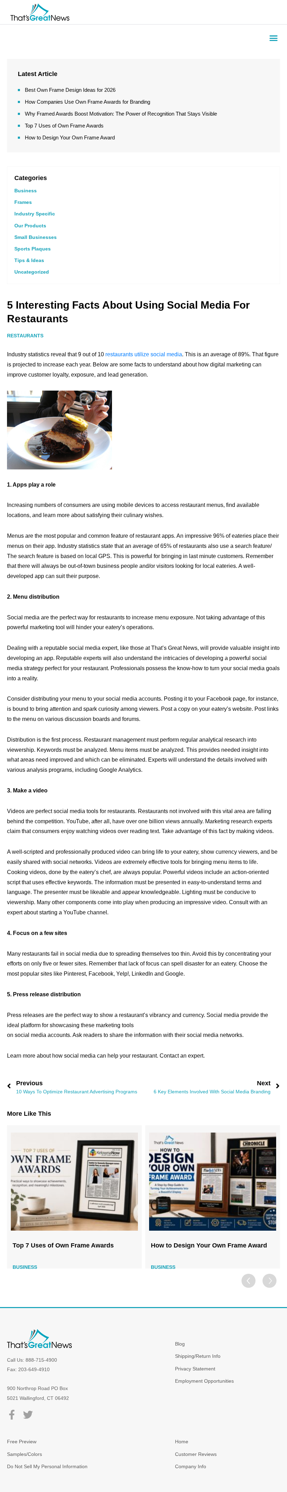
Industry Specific (34, 213)
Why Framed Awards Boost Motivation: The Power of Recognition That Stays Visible (121, 114)
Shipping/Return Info (197, 1356)
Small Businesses (35, 237)
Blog (180, 1344)
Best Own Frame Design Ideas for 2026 (70, 90)
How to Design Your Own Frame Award (70, 137)
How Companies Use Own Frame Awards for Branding (87, 102)
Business (25, 190)
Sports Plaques (32, 249)
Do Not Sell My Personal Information (47, 1466)
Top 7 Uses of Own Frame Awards (64, 126)
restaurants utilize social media (143, 354)
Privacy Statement (195, 1368)
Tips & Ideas (29, 260)
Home (181, 1441)
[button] (273, 38)
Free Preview (21, 1441)
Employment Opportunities (204, 1381)
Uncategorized (31, 272)
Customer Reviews (196, 1454)
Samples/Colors (24, 1454)
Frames (23, 202)
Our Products (30, 225)
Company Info (190, 1466)
